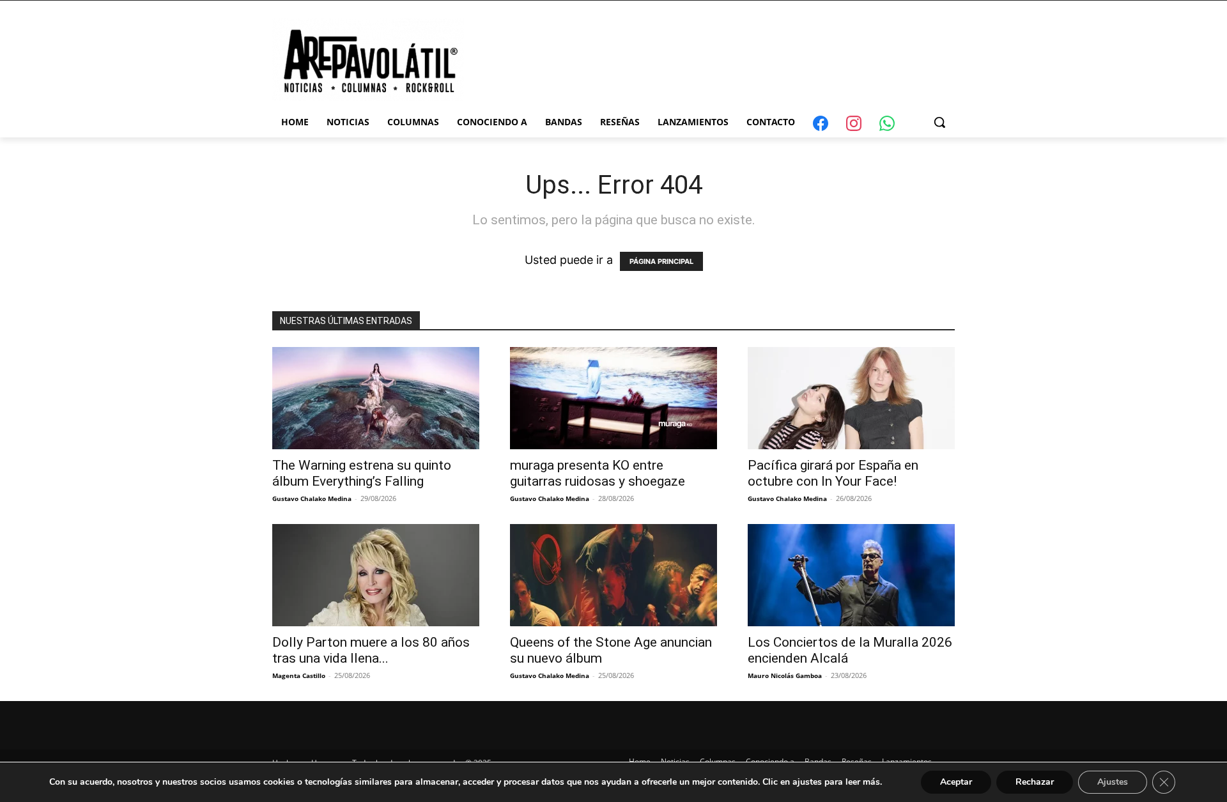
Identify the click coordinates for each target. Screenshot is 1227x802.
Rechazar (1034, 782)
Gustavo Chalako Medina (311, 498)
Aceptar (956, 782)
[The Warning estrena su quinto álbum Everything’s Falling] (375, 398)
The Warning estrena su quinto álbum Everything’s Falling (361, 473)
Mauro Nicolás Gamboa (785, 675)
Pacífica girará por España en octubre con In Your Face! (833, 473)
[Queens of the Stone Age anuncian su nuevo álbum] (613, 575)
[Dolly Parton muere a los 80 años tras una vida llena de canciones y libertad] (375, 575)
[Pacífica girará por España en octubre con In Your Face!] (851, 398)
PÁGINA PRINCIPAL (661, 261)
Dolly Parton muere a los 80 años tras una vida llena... (371, 650)
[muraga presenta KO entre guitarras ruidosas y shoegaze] (613, 398)
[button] (939, 122)
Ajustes (1112, 782)
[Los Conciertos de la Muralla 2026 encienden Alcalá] (851, 575)
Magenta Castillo (298, 675)
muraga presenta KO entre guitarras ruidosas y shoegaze (597, 473)
